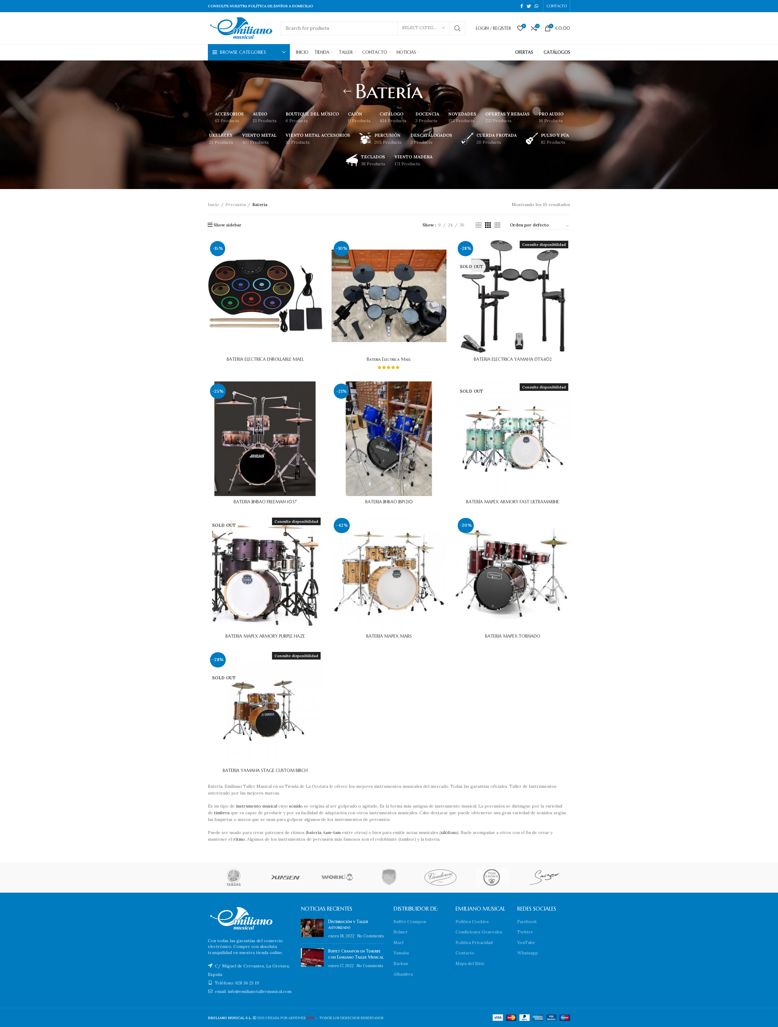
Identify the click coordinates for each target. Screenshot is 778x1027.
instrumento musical (256, 806)
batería (314, 832)
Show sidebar (228, 225)
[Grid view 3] (488, 225)
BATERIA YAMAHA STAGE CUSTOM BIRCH (265, 770)
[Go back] (347, 91)
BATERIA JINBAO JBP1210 (389, 502)
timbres (222, 812)
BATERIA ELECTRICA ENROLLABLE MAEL (265, 359)
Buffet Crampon (410, 921)
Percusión (235, 204)
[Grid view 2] (478, 225)
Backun (401, 963)
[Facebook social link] (521, 6)
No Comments (370, 935)
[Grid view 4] (497, 225)
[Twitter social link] (529, 6)
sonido (296, 806)
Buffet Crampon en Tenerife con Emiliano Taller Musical (356, 954)
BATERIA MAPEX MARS (389, 636)
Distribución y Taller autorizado (348, 924)
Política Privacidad (474, 942)
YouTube (526, 942)
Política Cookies (472, 921)
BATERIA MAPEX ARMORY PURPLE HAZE (265, 636)
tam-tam (332, 832)
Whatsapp (527, 953)
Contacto (465, 953)
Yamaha (401, 953)
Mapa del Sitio (470, 963)
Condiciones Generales (479, 932)
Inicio (213, 204)
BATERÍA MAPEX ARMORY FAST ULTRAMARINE (512, 502)
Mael (398, 942)
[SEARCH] (457, 28)
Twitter (525, 932)
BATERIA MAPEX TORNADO (512, 636)
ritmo (239, 839)
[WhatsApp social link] (536, 6)
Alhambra (403, 974)
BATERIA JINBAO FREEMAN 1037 (265, 502)
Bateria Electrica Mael (389, 359)
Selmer (401, 932)
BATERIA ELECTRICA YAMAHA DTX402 (513, 359)
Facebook (527, 921)
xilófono (449, 832)
